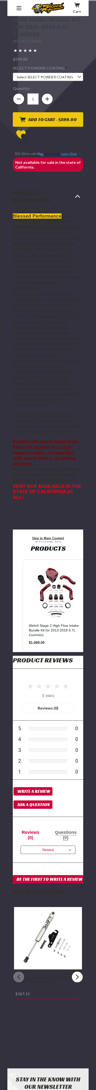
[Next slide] (77, 977)
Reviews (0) (48, 708)
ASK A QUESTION (33, 804)
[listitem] (56, 605)
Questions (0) (66, 835)
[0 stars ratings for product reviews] (48, 685)
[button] (25, 51)
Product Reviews (43, 660)
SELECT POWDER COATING (48, 68)
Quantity (21, 88)
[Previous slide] (19, 977)
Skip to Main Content (48, 538)
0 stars (48, 695)
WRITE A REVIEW (33, 791)
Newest (48, 850)
